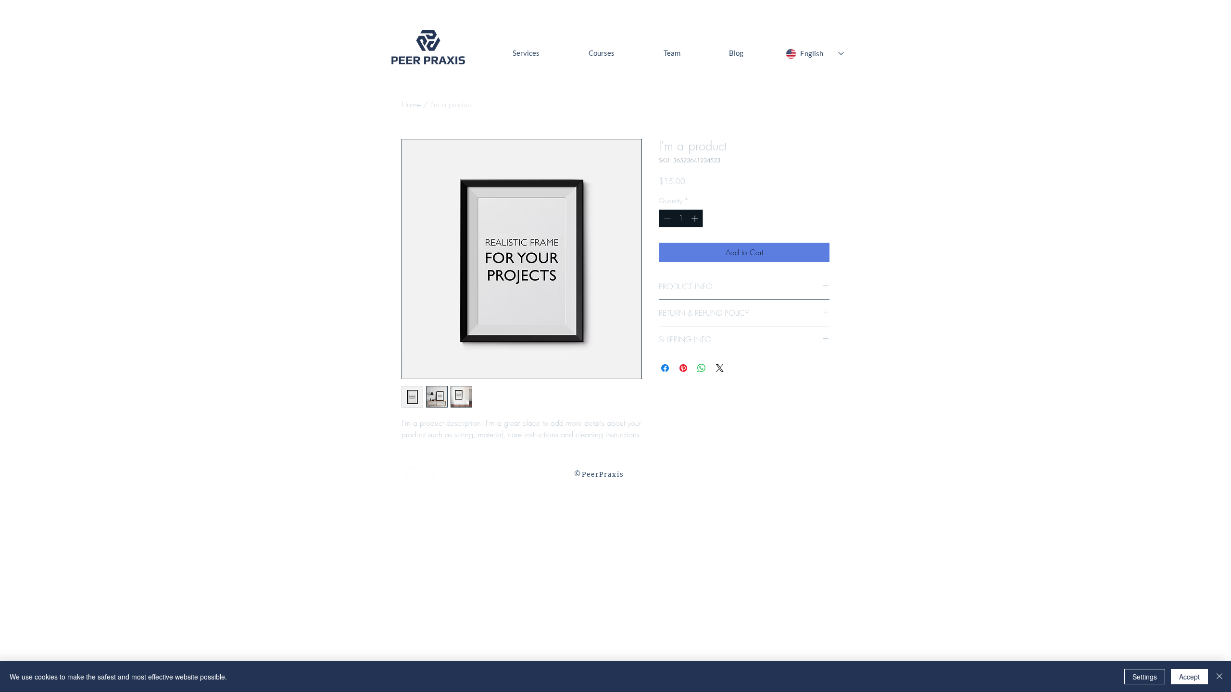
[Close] (1219, 676)
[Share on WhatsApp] (701, 368)
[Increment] (696, 218)
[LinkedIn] (415, 474)
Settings (1144, 676)
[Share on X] (720, 368)
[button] (461, 474)
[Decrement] (666, 218)
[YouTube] (438, 474)
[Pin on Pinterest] (683, 368)
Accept (1189, 676)
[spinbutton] (681, 218)
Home (411, 104)
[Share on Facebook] (665, 368)
